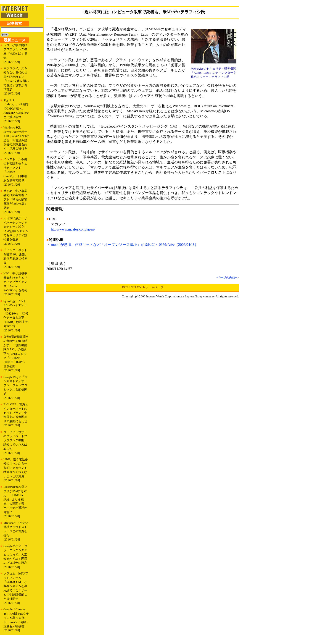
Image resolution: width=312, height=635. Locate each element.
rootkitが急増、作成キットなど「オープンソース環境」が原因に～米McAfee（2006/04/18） (124, 245)
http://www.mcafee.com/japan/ (73, 229)
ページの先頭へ (227, 277)
